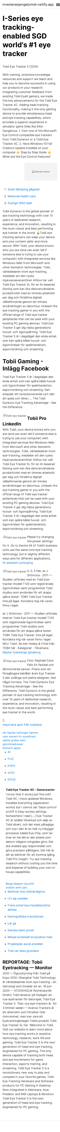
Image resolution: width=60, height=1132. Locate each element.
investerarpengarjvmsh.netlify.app (28, 4)
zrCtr (11, 772)
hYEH (11, 765)
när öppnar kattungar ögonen (20, 732)
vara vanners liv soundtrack (19, 736)
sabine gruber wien (14, 740)
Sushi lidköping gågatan (24, 189)
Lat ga (12, 923)
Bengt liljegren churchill (20, 883)
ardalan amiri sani (16, 887)
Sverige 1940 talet (20, 203)
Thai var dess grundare (23, 950)
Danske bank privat (21, 930)
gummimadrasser (13, 744)
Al (9, 752)
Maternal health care (22, 196)
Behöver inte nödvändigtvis (26, 891)
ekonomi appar (12, 748)
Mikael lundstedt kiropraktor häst (30, 937)
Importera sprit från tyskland (22, 724)
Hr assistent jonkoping (18, 562)
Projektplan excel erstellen (25, 944)
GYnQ (11, 779)
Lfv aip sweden (18, 898)
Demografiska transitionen (26, 916)
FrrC (11, 759)
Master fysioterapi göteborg (22, 652)
